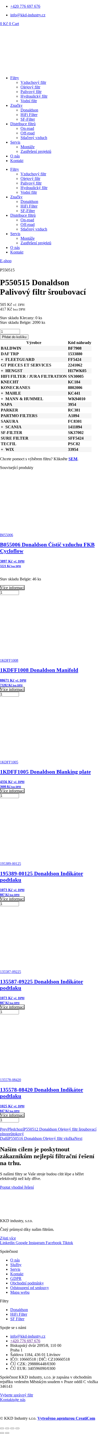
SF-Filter (28, 119)
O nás (15, 156)
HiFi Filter (29, 114)
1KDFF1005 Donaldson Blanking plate (45, 772)
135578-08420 (10, 1080)
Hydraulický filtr (34, 96)
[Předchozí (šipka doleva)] (2, 1433)
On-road (27, 128)
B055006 (6, 535)
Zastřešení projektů (36, 151)
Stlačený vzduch (34, 137)
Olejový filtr (30, 87)
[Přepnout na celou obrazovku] (7, 1428)
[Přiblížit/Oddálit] (2, 1428)
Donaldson (29, 110)
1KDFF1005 (9, 762)
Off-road (28, 133)
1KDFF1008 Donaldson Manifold (39, 670)
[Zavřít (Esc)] (17, 1428)
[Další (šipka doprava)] (7, 1433)
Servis (15, 142)
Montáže (28, 147)
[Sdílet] (12, 1428)
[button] (2, 359)
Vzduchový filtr (33, 82)
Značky (16, 105)
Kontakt (16, 160)
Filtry (14, 78)
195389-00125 (10, 864)
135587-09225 (10, 972)
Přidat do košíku (14, 337)
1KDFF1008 (9, 660)
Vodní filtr (29, 101)
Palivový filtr (31, 91)
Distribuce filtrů (23, 124)
